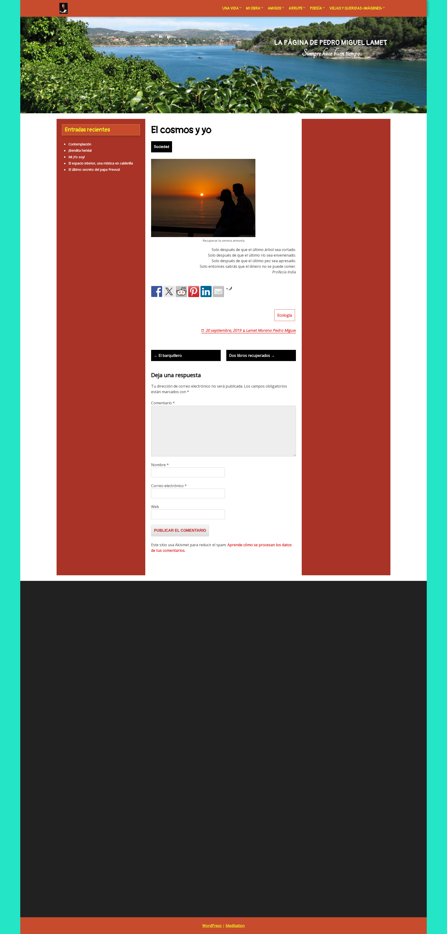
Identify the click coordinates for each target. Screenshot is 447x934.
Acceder (68, 639)
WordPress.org (73, 658)
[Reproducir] (62, 766)
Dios (92, 225)
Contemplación (79, 144)
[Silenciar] (147, 766)
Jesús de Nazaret (101, 269)
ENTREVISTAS (72, 420)
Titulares (68, 548)
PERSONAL (70, 523)
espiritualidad (80, 235)
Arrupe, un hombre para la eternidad (199, 673)
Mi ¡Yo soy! (76, 157)
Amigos (274, 8)
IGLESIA (68, 484)
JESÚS (66, 497)
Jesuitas (62, 270)
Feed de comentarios (78, 652)
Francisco (109, 235)
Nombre (160, 464)
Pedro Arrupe (182, 698)
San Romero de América (190, 711)
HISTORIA (69, 471)
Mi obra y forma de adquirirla (193, 692)
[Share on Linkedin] (206, 291)
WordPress (212, 925)
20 (338, 724)
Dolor (104, 226)
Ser (113, 312)
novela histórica (68, 300)
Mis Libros (73, 289)
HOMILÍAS (70, 478)
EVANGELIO (71, 433)
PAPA (66, 516)
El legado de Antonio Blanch (193, 686)
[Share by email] (218, 291)
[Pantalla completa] (154, 766)
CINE (65, 389)
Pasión (106, 300)
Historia (66, 246)
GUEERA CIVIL (72, 465)
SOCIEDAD (107, 326)
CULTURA (69, 395)
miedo (110, 279)
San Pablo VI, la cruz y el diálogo (196, 705)
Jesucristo (121, 257)
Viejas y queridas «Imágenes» (355, 8)
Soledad (122, 326)
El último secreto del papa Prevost (94, 169)
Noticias (109, 290)
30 (298, 736)
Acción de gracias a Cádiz (191, 660)
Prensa (90, 312)
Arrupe (295, 8)
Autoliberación (78, 213)
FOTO (66, 440)
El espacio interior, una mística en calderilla (100, 163)
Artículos (89, 201)
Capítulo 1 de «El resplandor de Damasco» (203, 737)
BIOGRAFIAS (71, 382)
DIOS (66, 408)
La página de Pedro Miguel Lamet (330, 43)
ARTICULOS (71, 363)
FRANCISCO (71, 452)
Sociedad (161, 146)
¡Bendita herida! (80, 150)
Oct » (308, 743)
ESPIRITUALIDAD (75, 427)
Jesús (72, 270)
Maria (80, 279)
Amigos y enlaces (185, 667)
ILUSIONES (70, 491)
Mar (71, 279)
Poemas (70, 310)
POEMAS (68, 529)
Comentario (163, 402)
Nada (95, 291)
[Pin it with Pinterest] (193, 291)
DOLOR (68, 414)
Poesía (316, 8)
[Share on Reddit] (181, 291)
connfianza (64, 226)
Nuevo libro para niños (355, 612)
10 (308, 718)
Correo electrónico (169, 485)
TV (64, 554)
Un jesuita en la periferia (190, 724)
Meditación (95, 279)
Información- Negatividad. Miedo (82, 258)
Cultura (78, 226)
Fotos (96, 235)
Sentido (102, 312)
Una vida (230, 8)
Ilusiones (116, 246)
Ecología (284, 315)
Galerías (68, 459)
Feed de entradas (75, 645)
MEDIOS (68, 510)
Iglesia (99, 245)
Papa (96, 300)
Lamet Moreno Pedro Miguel (271, 330)
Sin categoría (78, 324)
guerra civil (124, 235)
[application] (108, 719)
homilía (82, 246)
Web (155, 506)
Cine (123, 213)
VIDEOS (68, 561)
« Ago (296, 743)
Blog (175, 679)
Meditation (235, 925)
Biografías (108, 214)
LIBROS (68, 504)
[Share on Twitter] (169, 291)
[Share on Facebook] (156, 291)
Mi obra (253, 8)
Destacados (71, 401)
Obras (86, 300)
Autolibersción (72, 376)
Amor (71, 202)
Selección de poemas (188, 718)
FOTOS (67, 446)
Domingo (116, 226)
